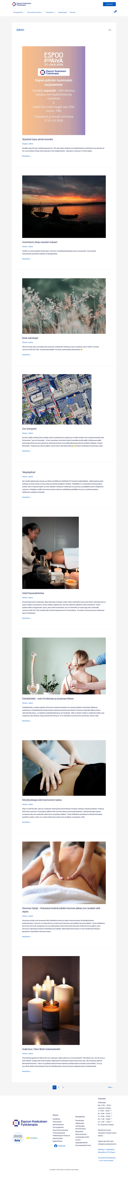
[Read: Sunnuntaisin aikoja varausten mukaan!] (64, 206)
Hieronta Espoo (80, 1129)
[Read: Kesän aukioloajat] (64, 306)
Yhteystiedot (57, 1122)
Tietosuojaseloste (59, 1133)
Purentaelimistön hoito (83, 1145)
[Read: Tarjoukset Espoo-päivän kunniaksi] (53, 90)
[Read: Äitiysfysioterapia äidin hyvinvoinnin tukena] (64, 768)
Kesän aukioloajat (30, 338)
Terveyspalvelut (18, 12)
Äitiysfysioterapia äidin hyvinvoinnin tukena (42, 799)
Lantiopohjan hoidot (82, 1137)
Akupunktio (79, 1131)
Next (111, 1087)
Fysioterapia (79, 1120)
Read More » (26, 156)
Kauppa (25, 144)
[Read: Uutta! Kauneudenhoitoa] (50, 553)
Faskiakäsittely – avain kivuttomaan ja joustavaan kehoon (48, 698)
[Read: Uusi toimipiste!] (57, 399)
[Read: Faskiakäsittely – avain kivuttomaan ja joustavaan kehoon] (64, 666)
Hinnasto (72, 12)
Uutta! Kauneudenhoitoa (33, 593)
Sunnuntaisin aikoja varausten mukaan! (39, 242)
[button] (109, 4)
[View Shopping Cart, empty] (114, 12)
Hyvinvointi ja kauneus (34, 12)
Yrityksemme (50, 12)
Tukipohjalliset (28, 472)
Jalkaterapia (79, 1123)
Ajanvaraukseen (58, 1124)
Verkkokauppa (62, 12)
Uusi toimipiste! (29, 428)
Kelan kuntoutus (81, 1134)
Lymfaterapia (80, 1126)
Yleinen (24, 246)
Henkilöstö (56, 1119)
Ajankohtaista (57, 1141)
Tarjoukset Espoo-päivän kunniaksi (37, 139)
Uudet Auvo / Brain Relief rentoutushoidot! (41, 1049)
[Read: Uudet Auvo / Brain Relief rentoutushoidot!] (51, 1000)
